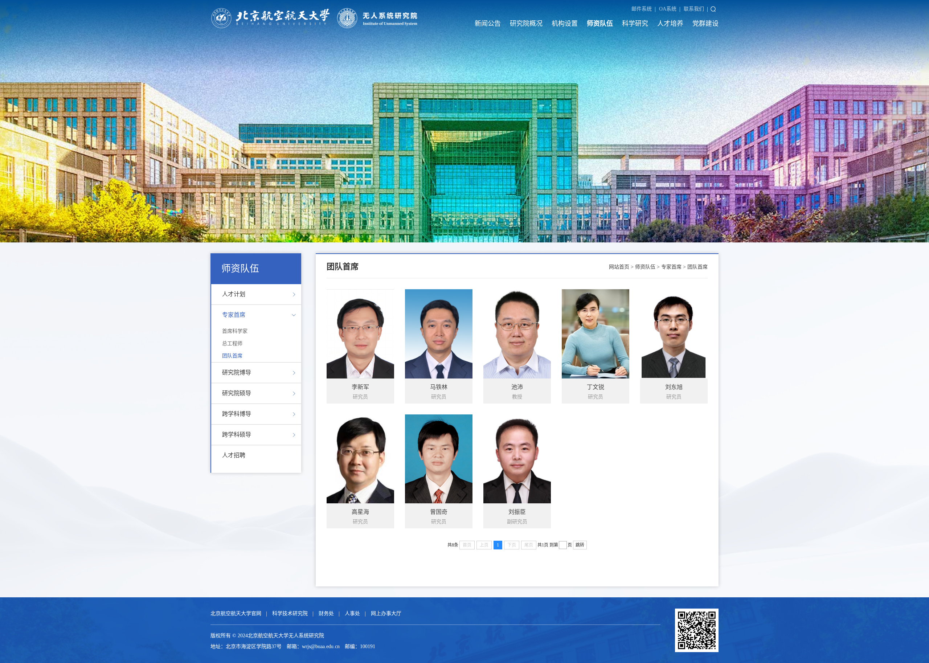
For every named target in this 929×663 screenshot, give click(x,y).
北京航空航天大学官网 (235, 613)
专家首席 (671, 267)
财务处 (326, 613)
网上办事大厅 (386, 613)
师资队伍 (600, 23)
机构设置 (565, 23)
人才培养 (670, 23)
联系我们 (694, 9)
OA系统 (667, 9)
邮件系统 (641, 9)
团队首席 (232, 356)
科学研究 (635, 23)
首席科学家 (234, 331)
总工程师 (232, 343)
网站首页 (619, 267)
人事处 (352, 613)
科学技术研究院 (290, 613)
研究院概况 (526, 23)
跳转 (580, 545)
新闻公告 (488, 23)
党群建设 (705, 23)
